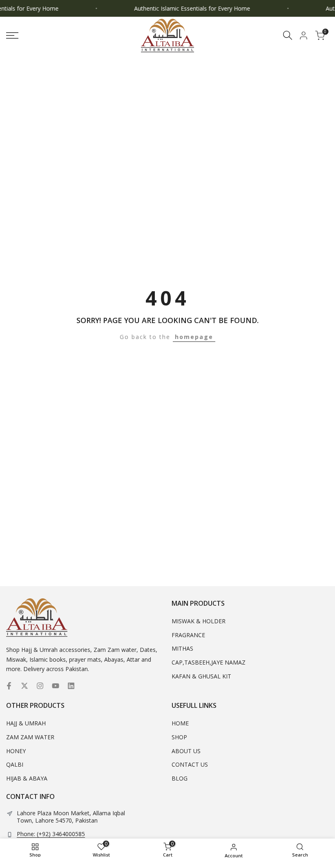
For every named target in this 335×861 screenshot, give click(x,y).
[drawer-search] (287, 35)
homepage (194, 337)
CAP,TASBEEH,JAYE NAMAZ (209, 662)
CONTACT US (190, 764)
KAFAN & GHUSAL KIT (201, 676)
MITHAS (182, 648)
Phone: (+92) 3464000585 (51, 834)
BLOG (180, 778)
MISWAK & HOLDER (199, 621)
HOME (180, 723)
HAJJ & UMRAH (26, 723)
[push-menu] (12, 35)
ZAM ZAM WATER (30, 737)
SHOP (179, 737)
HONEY (16, 751)
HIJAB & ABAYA (26, 778)
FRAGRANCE (188, 635)
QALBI (14, 764)
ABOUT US (186, 751)
